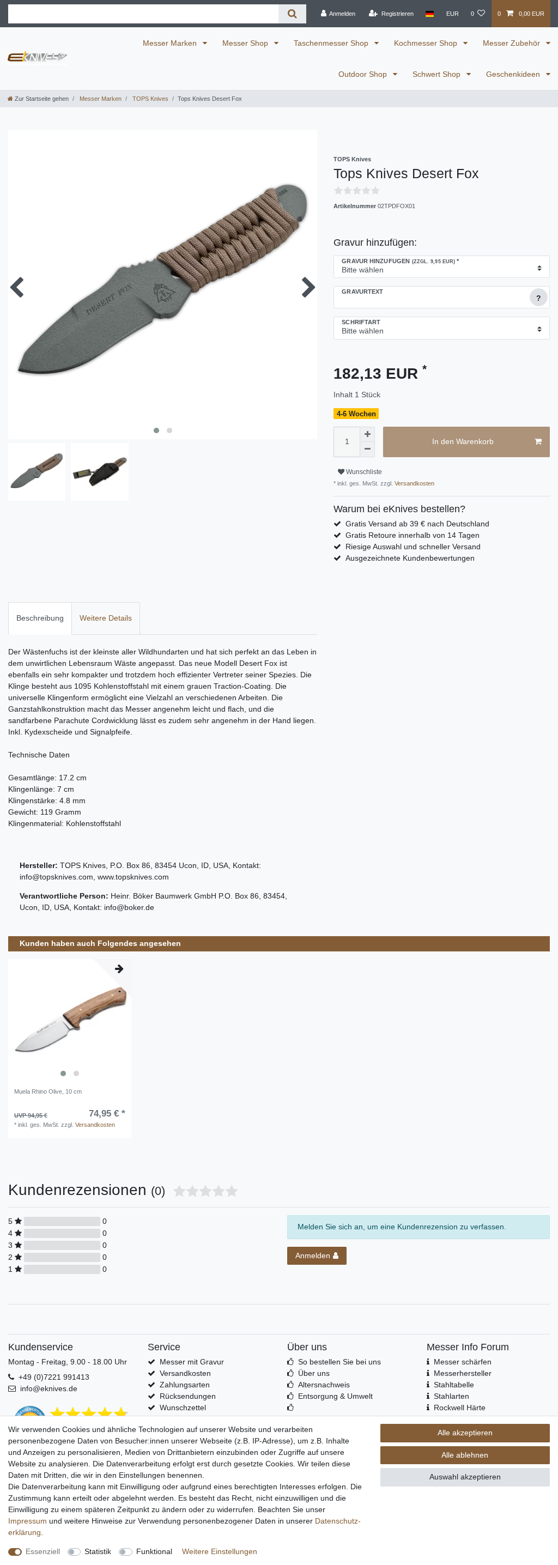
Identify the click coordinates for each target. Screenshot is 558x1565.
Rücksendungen (188, 1396)
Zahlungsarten (185, 1384)
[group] (69, 1020)
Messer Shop (246, 43)
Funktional (154, 1551)
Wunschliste (363, 472)
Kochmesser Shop (426, 43)
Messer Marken (171, 43)
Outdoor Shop (363, 74)
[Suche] (292, 13)
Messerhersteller (463, 1373)
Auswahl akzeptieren (465, 1476)
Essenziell (43, 1551)
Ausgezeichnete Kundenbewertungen (410, 558)
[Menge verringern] (367, 449)
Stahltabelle (454, 1384)
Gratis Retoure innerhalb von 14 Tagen (412, 535)
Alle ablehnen (464, 1455)
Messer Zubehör (512, 43)
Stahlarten (451, 1396)
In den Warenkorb (463, 441)
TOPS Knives (149, 98)
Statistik (97, 1551)
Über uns (314, 1373)
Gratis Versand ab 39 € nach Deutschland (417, 523)
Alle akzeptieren (465, 1432)
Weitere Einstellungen (219, 1551)
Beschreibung (40, 618)
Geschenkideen (514, 74)
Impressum (27, 1521)
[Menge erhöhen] (367, 434)
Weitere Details (106, 618)
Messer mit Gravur (192, 1361)
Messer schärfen (463, 1361)
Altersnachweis (324, 1384)
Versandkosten (413, 483)
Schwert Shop (438, 74)
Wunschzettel (183, 1407)
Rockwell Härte (460, 1407)
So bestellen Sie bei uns (339, 1361)
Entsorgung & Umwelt (335, 1396)
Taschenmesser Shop (332, 43)
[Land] (430, 13)
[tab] (40, 618)
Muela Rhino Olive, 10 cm (48, 1091)
